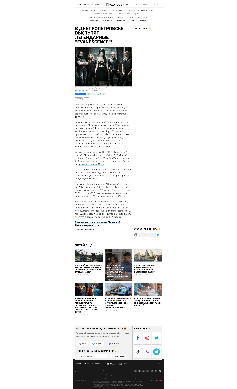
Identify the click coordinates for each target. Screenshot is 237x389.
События (120, 17)
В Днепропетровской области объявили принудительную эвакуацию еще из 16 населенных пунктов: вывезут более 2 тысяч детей (86, 305)
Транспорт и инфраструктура (138, 17)
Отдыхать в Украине (88, 10)
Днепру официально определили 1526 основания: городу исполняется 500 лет (144, 268)
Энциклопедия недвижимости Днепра (140, 10)
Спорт (132, 21)
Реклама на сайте (127, 370)
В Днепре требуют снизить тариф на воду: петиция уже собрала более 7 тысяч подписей (147, 301)
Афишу (137, 4)
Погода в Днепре (124, 14)
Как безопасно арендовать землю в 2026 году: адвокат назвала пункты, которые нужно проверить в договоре (117, 271)
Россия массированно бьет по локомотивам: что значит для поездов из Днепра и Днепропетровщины (118, 303)
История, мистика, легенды (104, 14)
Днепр (126, 364)
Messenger (115, 344)
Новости (78, 4)
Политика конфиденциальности (83, 371)
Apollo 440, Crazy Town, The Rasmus (108, 113)
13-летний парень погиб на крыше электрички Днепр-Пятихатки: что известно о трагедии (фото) (88, 268)
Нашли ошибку (79, 229)
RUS (155, 4)
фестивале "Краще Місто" (91, 164)
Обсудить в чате (89, 229)
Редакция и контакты (105, 370)
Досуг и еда (121, 21)
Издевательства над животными (111, 10)
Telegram (99, 344)
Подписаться (120, 356)
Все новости (142, 21)
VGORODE (116, 364)
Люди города (107, 21)
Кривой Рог (138, 14)
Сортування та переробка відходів (101, 17)
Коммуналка (94, 21)
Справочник (96, 4)
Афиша (87, 4)
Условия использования (81, 370)
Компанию (145, 4)
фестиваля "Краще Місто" (105, 110)
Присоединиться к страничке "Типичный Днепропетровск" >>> (97, 224)
